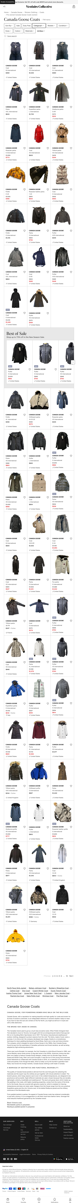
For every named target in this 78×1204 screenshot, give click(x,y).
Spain (33, 1191)
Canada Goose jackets (24, 1072)
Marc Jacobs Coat (62, 993)
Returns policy (23, 1138)
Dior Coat (26, 990)
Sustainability (68, 1129)
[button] (73, 6)
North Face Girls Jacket (16, 988)
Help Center (53, 1125)
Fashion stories (68, 1138)
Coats (42, 12)
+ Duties (12, 628)
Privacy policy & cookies (45, 1154)
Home (6, 12)
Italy (38, 1191)
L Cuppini (48, 993)
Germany (28, 1191)
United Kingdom (12, 1191)
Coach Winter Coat (40, 990)
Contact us (52, 1128)
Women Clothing (31, 12)
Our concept (7, 1125)
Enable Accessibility (7, 2)
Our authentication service (25, 1132)
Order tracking (23, 1126)
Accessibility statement (10, 1154)
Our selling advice (38, 1129)
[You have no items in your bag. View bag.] (73, 6)
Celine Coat (15, 990)
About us (66, 1126)
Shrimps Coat (47, 996)
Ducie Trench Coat (58, 990)
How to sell (38, 1125)
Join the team (68, 1135)
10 (67, 976)
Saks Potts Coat (33, 996)
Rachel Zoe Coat (17, 996)
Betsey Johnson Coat (37, 988)
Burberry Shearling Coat (59, 988)
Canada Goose (16, 12)
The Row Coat (62, 996)
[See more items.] (73, 362)
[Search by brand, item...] (4, 6)
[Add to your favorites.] (24, 66)
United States (21, 1191)
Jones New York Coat (33, 993)
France (4, 1191)
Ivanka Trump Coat (13, 993)
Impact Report (68, 1132)
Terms (34, 1154)
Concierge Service (6, 1129)
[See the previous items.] (5, 362)
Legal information (25, 1154)
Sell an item (39, 1133)
